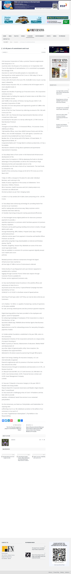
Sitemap (62, 572)
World (23, 36)
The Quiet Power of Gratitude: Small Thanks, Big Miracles (62, 108)
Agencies (5, 52)
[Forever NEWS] (35, 30)
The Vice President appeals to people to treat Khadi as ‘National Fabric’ (13, 428)
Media (54, 36)
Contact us (6, 39)
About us (50, 572)
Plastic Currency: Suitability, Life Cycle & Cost (39, 457)
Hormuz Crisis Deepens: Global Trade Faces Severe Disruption (62, 126)
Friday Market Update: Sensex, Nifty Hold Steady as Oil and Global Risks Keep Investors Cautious (23, 458)
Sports (48, 36)
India (10, 36)
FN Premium (62, 36)
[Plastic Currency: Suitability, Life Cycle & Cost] (39, 453)
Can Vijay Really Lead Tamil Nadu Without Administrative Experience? (62, 92)
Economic (30, 36)
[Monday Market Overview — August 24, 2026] (8, 453)
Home (4, 36)
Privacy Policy (56, 572)
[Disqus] (24, 481)
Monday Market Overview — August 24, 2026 (8, 457)
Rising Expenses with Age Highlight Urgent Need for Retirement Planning (62, 101)
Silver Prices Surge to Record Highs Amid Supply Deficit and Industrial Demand (38, 556)
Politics (16, 36)
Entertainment (40, 36)
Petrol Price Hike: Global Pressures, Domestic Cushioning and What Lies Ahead (62, 117)
